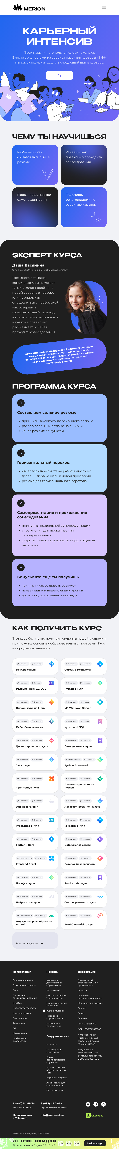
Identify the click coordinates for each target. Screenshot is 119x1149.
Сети (15, 990)
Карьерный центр (56, 1077)
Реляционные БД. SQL (31, 688)
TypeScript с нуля (27, 825)
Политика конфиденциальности (90, 996)
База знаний (53, 990)
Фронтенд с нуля (27, 787)
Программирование (24, 985)
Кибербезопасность (29, 727)
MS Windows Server (77, 708)
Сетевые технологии (78, 669)
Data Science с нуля (77, 844)
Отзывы (82, 1018)
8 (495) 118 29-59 (51, 1103)
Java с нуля (23, 765)
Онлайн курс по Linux (30, 708)
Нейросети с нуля (28, 902)
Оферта (82, 990)
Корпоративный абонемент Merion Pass (56, 1070)
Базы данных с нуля (78, 746)
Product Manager (75, 883)
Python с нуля (73, 688)
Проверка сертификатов (54, 1017)
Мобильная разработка (19, 1039)
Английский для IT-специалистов (57, 1084)
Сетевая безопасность (79, 864)
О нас (81, 1013)
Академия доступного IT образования (54, 983)
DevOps (17, 1003)
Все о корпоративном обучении (55, 1060)
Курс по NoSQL (74, 727)
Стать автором (54, 1090)
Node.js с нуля (25, 883)
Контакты (51, 1044)
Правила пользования (91, 1003)
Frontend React (26, 864)
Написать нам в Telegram (22, 1117)
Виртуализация (22, 1013)
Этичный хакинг (27, 806)
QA (14, 1028)
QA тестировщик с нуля (32, 746)
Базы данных (20, 1018)
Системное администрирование (25, 996)
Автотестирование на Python (79, 786)
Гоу (59, 75)
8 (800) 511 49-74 (24, 1103)
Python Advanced (76, 765)
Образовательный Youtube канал (56, 996)
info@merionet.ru (52, 1115)
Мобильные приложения (53, 1024)
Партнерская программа (54, 1051)
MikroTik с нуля (74, 825)
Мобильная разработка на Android (34, 923)
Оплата (82, 1008)
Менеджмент (20, 1033)
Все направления (23, 980)
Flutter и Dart (25, 844)
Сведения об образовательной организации (88, 983)
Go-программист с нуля (80, 902)
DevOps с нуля (26, 669)
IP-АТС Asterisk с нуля (79, 924)
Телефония (19, 1023)
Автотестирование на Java (82, 806)
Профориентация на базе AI (56, 1004)
